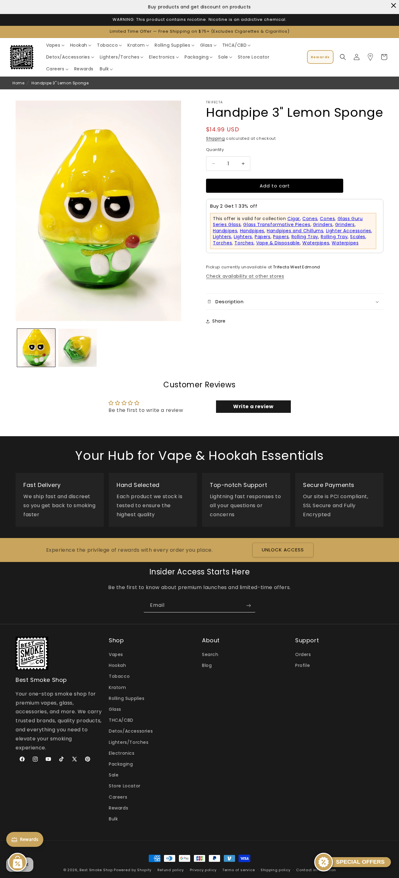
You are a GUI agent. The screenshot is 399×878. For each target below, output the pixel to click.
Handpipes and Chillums (295, 231)
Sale (113, 775)
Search (210, 655)
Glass (115, 709)
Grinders (323, 224)
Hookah (117, 666)
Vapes (116, 655)
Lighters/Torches (129, 742)
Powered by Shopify (132, 869)
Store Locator (125, 786)
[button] (55, 45)
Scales (357, 237)
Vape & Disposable (278, 243)
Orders (303, 655)
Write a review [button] (253, 406)
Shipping (215, 138)
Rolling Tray (304, 237)
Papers (263, 237)
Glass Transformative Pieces (276, 224)
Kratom (117, 687)
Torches (222, 243)
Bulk (113, 819)
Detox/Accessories (131, 731)
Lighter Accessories (348, 231)
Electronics (122, 753)
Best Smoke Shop (96, 869)
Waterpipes (315, 243)
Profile (302, 666)
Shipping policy (276, 869)
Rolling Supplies (127, 699)
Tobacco (119, 676)
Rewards (118, 808)
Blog (207, 666)
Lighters (222, 237)
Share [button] (219, 321)
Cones (309, 218)
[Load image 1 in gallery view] (36, 348)
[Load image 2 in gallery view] (77, 348)
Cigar (293, 218)
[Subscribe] (248, 605)
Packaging (121, 764)
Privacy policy (203, 869)
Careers (118, 797)
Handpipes (225, 231)
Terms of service (238, 869)
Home (18, 83)
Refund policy (170, 869)
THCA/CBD (121, 720)
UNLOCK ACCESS (283, 550)
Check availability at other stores (245, 276)
